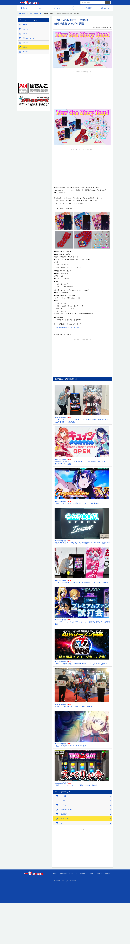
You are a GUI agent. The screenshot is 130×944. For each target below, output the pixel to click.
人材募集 (107, 873)
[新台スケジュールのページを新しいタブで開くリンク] (56, 810)
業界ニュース (105, 8)
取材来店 (89, 8)
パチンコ (57, 8)
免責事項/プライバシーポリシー (68, 873)
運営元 (54, 873)
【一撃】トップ (25, 8)
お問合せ (99, 873)
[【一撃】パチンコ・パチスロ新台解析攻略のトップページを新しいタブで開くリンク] (56, 796)
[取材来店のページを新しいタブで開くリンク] (56, 814)
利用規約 (82, 873)
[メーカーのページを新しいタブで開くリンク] (56, 823)
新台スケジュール (73, 8)
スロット (41, 8)
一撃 (23, 13)
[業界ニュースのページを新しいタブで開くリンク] (56, 819)
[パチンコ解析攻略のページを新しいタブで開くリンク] (56, 805)
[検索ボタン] (107, 2)
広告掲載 (91, 873)
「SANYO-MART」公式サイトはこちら (66, 327)
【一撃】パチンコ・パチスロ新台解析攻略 (29, 2)
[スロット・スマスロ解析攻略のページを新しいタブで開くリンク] (56, 800)
